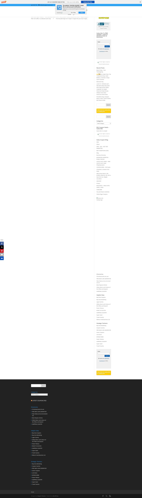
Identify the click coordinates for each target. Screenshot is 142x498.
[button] (71, 2)
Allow (82, 12)
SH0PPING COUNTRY (102, 291)
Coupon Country (101, 328)
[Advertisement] (102, 226)
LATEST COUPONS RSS (39, 400)
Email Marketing (101, 51)
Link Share (99, 334)
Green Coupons (100, 332)
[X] (2, 247)
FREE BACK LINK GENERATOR (104, 278)
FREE (98, 142)
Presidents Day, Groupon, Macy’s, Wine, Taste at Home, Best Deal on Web (104, 98)
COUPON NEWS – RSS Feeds (103, 167)
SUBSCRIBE (99, 189)
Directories (100, 274)
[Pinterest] (2, 251)
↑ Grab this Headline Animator (103, 64)
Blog (98, 153)
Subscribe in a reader (102, 131)
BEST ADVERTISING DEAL (103, 150)
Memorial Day (100, 81)
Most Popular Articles (102, 285)
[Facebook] (2, 243)
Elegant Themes (41, 496)
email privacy (106, 48)
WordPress (55, 496)
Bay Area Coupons (101, 297)
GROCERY (99, 181)
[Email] (2, 254)
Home (69, 14)
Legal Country (100, 302)
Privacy (98, 183)
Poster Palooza (100, 308)
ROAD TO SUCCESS (101, 310)
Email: (99, 41)
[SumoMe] (2, 258)
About (98, 144)
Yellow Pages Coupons (102, 194)
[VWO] (62, 12)
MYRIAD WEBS (100, 337)
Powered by (59, 12)
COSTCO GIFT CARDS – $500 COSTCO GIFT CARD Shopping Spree (103, 163)
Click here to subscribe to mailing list (103, 110)
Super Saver (100, 315)
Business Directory (101, 155)
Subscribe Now (87, 2)
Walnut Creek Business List (103, 319)
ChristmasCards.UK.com (102, 276)
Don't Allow (73, 12)
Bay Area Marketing (101, 299)
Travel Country (100, 317)
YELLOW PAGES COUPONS (103, 192)
